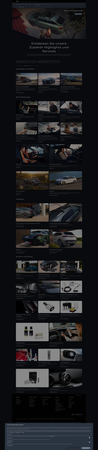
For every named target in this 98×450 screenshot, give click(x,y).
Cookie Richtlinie (11, 432)
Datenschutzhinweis (18, 432)
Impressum (23, 432)
